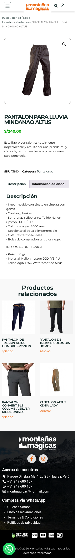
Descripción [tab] (17, 184)
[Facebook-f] (31, 458)
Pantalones (23, 22)
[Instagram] (43, 458)
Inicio (6, 17)
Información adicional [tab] (48, 184)
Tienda (16, 17)
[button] (7, 5)
